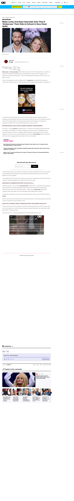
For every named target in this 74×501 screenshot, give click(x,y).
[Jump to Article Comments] (3, 67)
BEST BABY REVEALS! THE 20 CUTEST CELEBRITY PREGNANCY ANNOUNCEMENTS (22, 125)
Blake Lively (12, 17)
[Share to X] (10, 67)
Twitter (4, 196)
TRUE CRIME (44, 2)
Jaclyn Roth (11, 60)
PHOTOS (33, 2)
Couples (7, 17)
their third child (24, 185)
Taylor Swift (37, 189)
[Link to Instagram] (64, 2)
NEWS (19, 2)
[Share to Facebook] (6, 67)
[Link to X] (67, 2)
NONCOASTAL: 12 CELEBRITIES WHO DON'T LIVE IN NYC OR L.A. (18, 183)
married (15, 128)
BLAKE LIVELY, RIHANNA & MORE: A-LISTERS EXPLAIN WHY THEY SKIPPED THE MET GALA (24, 203)
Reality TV (14, 2)
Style (23, 2)
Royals (28, 2)
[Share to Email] (19, 67)
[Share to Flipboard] (15, 67)
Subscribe (57, 2)
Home (3, 17)
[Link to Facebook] (62, 2)
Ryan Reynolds (14, 71)
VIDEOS (38, 2)
